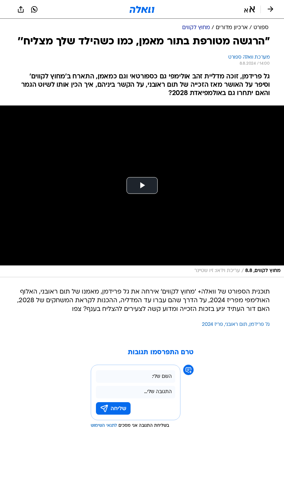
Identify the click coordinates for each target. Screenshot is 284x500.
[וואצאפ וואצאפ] (34, 9)
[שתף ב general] (21, 9)
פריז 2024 (212, 324)
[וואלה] (142, 9)
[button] (249, 9)
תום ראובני (236, 324)
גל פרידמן (259, 324)
